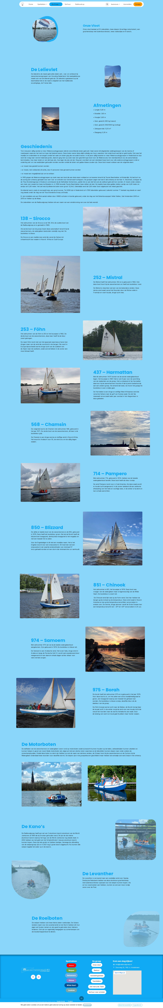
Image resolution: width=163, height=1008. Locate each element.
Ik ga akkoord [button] (137, 1005)
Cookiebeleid (87, 1005)
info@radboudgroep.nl (124, 964)
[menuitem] (30, 4)
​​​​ (71, 990)
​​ (71, 985)
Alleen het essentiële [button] (125, 1005)
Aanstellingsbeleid (96, 976)
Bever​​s (71, 965)
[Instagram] (38, 977)
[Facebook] (33, 977)
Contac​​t (138, 4)
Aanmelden (127, 4)
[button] (107, 4)
